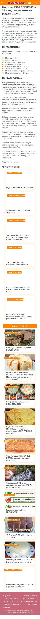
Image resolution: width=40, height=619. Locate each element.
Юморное (6, 607)
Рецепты (6, 596)
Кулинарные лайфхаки (11, 604)
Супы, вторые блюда (11, 599)
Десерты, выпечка (30, 599)
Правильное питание (29, 601)
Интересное (32, 604)
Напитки (14, 601)
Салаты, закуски (30, 596)
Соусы (5, 601)
